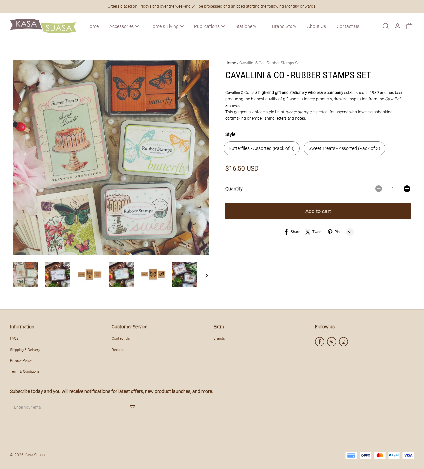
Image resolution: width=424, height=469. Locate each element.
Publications (207, 26)
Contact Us (348, 26)
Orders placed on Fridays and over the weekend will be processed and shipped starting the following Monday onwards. (212, 6)
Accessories (121, 26)
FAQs (14, 338)
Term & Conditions (25, 371)
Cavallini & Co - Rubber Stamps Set (270, 63)
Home (92, 26)
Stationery (245, 26)
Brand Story (284, 26)
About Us (316, 26)
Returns (118, 349)
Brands (219, 338)
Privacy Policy (21, 360)
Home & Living (164, 26)
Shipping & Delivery (25, 349)
